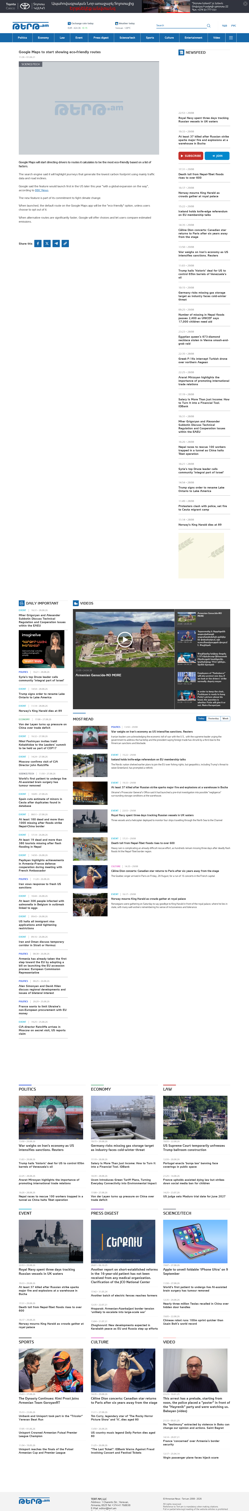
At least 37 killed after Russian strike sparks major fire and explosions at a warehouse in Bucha (203, 140)
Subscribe (193, 155)
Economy (24, 719)
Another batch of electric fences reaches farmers (124, 1295)
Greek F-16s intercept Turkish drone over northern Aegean (202, 360)
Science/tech (31, 64)
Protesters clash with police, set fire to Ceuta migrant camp (202, 507)
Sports (26, 1342)
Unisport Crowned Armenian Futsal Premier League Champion (48, 1434)
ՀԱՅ (224, 25)
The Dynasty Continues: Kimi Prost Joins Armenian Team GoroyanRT (49, 1400)
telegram (56, 243)
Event (22, 610)
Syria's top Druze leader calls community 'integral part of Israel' (201, 470)
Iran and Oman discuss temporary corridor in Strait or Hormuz (41, 943)
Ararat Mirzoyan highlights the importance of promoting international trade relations (203, 381)
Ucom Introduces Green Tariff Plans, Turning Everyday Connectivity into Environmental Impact (124, 1181)
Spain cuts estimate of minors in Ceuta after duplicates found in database (40, 802)
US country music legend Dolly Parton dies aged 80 (123, 1434)
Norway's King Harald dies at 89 (200, 524)
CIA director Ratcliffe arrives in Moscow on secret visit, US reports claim (42, 1030)
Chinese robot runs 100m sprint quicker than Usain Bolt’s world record (193, 1321)
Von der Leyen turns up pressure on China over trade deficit (43, 726)
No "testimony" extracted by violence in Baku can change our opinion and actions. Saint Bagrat (196, 1426)
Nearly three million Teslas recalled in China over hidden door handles (196, 1305)
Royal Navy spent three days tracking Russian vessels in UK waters (203, 119)
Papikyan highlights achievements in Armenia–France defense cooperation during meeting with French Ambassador (41, 865)
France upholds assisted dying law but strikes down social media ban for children (193, 1181)
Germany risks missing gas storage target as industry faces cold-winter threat (202, 296)
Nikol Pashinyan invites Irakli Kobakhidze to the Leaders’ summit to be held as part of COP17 (42, 744)
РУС (233, 25)
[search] (209, 26)
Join (219, 155)
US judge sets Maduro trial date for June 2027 (194, 1196)
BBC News (41, 190)
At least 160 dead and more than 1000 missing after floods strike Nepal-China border (41, 823)
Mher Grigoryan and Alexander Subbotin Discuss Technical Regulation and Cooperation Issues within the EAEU (201, 426)
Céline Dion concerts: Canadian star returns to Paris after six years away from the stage (202, 233)
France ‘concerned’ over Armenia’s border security (191, 1442)
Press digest (105, 1213)
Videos (86, 603)
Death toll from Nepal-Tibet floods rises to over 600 (201, 175)
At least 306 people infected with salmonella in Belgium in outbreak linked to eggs (41, 904)
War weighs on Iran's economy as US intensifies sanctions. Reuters (203, 253)
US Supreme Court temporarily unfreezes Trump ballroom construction (194, 1148)
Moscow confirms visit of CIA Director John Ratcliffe (38, 763)
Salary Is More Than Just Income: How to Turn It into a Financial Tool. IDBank (203, 403)
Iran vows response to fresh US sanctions (40, 885)
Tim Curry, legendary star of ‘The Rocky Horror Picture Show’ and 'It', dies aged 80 (122, 1417)
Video (169, 1342)
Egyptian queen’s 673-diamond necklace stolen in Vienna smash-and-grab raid (203, 340)
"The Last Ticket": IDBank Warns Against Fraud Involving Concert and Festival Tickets (122, 1450)
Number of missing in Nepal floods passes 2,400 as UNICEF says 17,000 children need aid (201, 318)
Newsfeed (196, 52)
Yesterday (213, 718)
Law (167, 1089)
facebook (38, 243)
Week (225, 718)
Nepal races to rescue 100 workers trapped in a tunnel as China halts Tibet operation (202, 450)
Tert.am (30, 26)
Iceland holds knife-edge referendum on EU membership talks (202, 213)
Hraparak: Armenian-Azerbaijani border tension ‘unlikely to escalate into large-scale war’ (122, 1310)
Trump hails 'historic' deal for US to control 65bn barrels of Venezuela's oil (202, 274)
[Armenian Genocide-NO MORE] (125, 639)
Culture (116, 866)
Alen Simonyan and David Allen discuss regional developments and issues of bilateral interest (42, 989)
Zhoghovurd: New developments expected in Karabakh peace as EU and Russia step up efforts (124, 1326)
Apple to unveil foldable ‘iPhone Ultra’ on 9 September (195, 1271)
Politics (23, 672)
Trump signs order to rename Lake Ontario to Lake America (201, 489)
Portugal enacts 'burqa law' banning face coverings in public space (190, 1164)
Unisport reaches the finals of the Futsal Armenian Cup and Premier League (46, 1450)
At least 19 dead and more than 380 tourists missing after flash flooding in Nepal (40, 843)
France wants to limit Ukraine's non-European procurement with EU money (43, 1010)
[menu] (231, 37)
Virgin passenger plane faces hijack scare (191, 1457)
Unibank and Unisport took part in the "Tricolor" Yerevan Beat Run (51, 1417)
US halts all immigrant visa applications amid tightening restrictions (38, 925)
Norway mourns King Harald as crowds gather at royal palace (199, 194)
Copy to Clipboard (65, 243)
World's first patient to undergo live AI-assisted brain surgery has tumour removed (43, 782)
